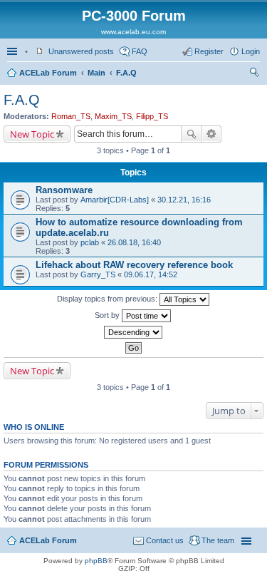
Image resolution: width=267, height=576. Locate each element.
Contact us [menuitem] (165, 540)
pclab (89, 242)
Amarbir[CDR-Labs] (114, 199)
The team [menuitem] (217, 540)
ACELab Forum (48, 72)
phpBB (96, 561)
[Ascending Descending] (133, 332)
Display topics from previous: (108, 298)
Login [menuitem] (250, 51)
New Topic (32, 134)
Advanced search (211, 134)
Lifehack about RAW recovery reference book (134, 264)
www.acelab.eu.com (133, 32)
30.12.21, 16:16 (184, 199)
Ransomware (64, 190)
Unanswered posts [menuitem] (81, 51)
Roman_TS (70, 116)
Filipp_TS (152, 116)
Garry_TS (97, 274)
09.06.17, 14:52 (150, 274)
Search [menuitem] (254, 74)
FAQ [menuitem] (139, 51)
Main (96, 72)
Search (191, 134)
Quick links (13, 51)
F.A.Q (126, 72)
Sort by (108, 315)
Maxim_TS (113, 116)
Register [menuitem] (209, 51)
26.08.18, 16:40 (134, 242)
